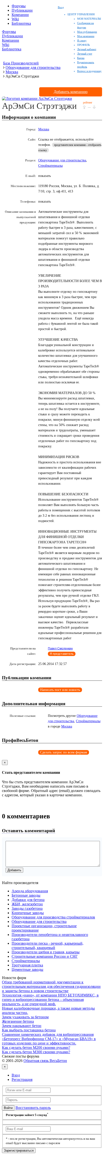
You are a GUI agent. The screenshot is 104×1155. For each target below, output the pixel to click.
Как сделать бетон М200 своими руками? (36, 1047)
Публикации (22, 10)
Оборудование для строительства (62, 160)
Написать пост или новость (60, 690)
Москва (43, 129)
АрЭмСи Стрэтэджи (39, 106)
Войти (8, 1108)
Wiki (15, 19)
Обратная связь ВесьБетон (45, 1061)
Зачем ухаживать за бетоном (25, 1017)
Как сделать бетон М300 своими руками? (36, 1052)
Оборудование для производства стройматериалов (53, 917)
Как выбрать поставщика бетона (29, 1030)
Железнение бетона (18, 1021)
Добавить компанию (71, 92)
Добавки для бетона (28, 900)
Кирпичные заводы (28, 913)
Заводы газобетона (27, 908)
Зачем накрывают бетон (21, 1026)
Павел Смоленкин (60, 648)
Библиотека (21, 23)
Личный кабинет (86, 49)
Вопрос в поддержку (89, 71)
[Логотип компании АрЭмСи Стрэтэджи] (37, 98)
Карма (80, 57)
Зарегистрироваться (19, 1150)
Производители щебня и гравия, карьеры (46, 952)
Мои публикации (87, 31)
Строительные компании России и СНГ (45, 956)
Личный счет (84, 53)
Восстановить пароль (33, 1108)
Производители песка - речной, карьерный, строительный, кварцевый (47, 945)
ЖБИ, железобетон (27, 904)
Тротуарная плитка (27, 965)
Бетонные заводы (26, 895)
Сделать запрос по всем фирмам (63, 752)
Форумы (19, 6)
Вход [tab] (16, 1075)
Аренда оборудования (30, 891)
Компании (20, 15)
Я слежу (82, 40)
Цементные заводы (27, 969)
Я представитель (62, 654)
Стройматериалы (50, 165)
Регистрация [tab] (22, 1079)
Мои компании (85, 36)
